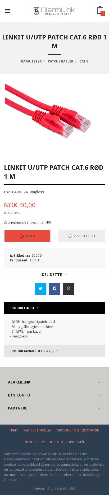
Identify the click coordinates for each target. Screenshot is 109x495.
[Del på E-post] (68, 289)
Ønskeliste (84, 235)
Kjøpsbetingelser (38, 430)
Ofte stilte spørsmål (66, 442)
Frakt (14, 430)
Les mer (56, 475)
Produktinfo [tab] (22, 308)
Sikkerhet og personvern (78, 430)
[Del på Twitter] (40, 289)
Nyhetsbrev (34, 442)
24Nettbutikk (64, 489)
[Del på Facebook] (54, 289)
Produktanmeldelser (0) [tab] (31, 351)
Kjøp (30, 235)
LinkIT (34, 260)
